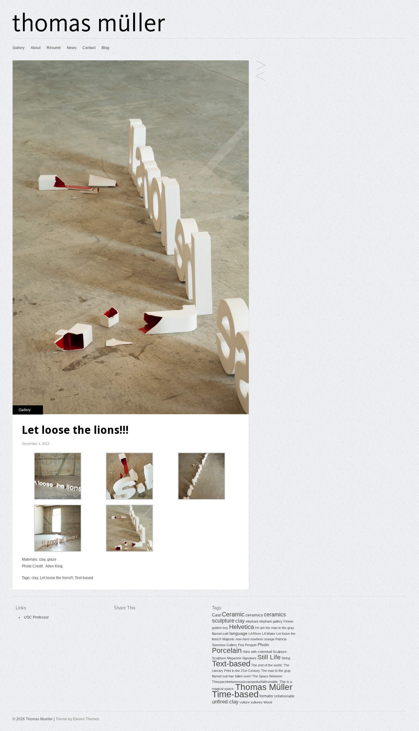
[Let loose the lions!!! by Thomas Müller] (57, 498)
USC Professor (36, 617)
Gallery (19, 48)
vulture (260, 65)
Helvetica (241, 626)
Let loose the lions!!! (56, 578)
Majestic (228, 639)
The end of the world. (267, 665)
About (35, 48)
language (238, 633)
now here (242, 639)
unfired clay (225, 701)
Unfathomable (284, 696)
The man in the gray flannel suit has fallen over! (260, 76)
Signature (249, 658)
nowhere (256, 639)
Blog (105, 48)
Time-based (235, 694)
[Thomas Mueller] (89, 30)
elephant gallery (271, 621)
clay (35, 578)
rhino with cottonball (257, 651)
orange (269, 639)
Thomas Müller (263, 687)
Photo (263, 644)
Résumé (54, 48)
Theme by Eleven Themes (77, 719)
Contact (89, 48)
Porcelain (227, 650)
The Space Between (267, 676)
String (286, 658)
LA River (254, 633)
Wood (267, 702)
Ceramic (233, 614)
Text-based (84, 578)
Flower (288, 621)
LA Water (268, 633)
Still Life (269, 657)
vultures (257, 702)
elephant (252, 621)
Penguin (251, 645)
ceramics (254, 614)
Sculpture (280, 651)
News (71, 48)
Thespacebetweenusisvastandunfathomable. (245, 682)
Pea (241, 645)
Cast (216, 614)
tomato (266, 695)
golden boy (220, 628)
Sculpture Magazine (226, 658)
